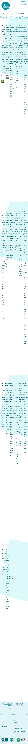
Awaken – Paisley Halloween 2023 (4, 213)
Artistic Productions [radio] (6, 17)
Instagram (4, 721)
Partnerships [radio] (17, 17)
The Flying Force (7, 211)
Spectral (17, 26)
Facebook (4, 724)
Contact (16, 725)
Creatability (4, 383)
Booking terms (18, 728)
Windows (8, 26)
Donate (14, 714)
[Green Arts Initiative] (21, 740)
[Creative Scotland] (4, 740)
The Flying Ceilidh (3, 27)
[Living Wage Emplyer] (12, 740)
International (5, 548)
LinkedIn (4, 726)
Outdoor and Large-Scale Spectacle (9, 387)
